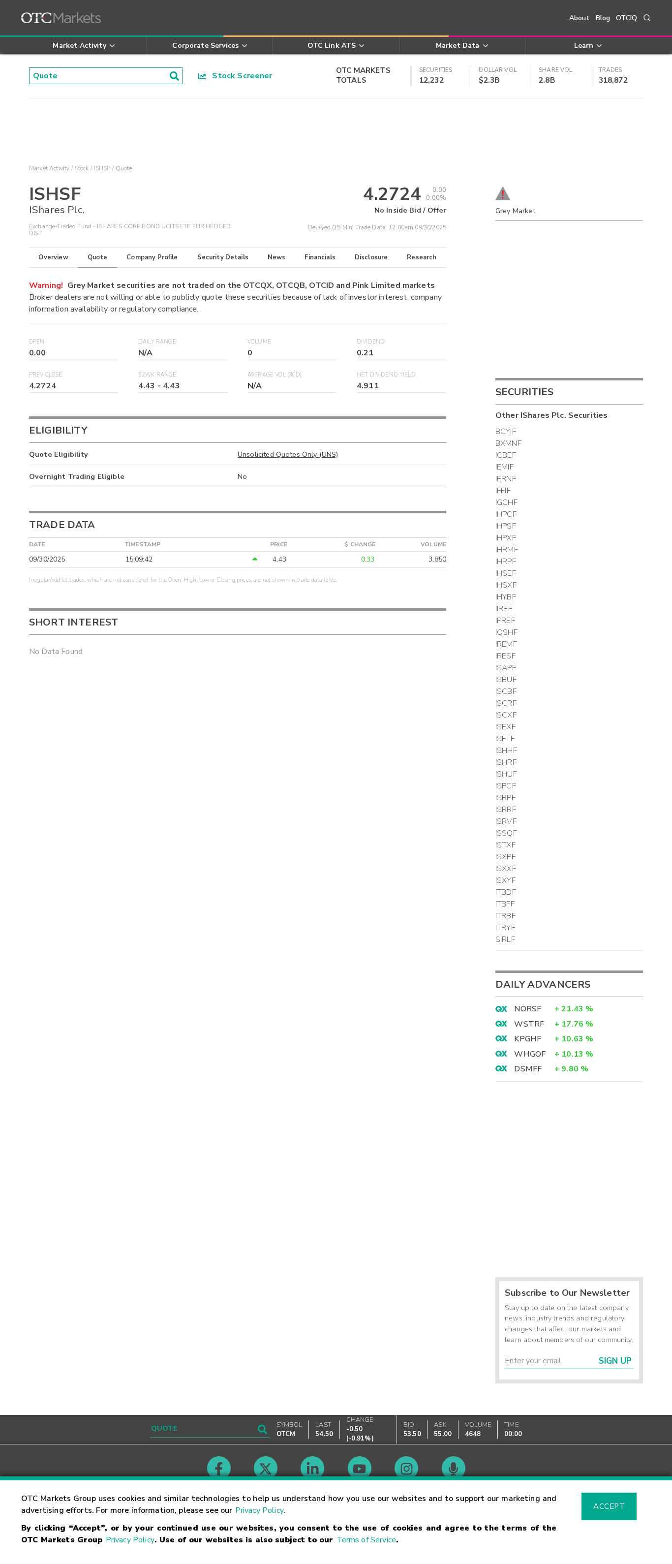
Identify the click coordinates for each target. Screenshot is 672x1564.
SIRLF (505, 939)
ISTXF (505, 845)
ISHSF (102, 168)
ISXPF (505, 856)
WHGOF (530, 1054)
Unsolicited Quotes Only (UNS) (288, 454)
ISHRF (506, 762)
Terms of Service (366, 1539)
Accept (609, 1506)
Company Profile (152, 257)
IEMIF (504, 467)
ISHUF (506, 774)
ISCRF (506, 703)
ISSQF (506, 833)
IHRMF (506, 549)
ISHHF (506, 750)
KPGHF (527, 1038)
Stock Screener (239, 75)
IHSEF (505, 573)
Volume (259, 341)
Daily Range (157, 341)
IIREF (503, 608)
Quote (98, 257)
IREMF (506, 644)
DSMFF (528, 1069)
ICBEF (505, 455)
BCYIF (505, 431)
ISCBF (506, 691)
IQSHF (506, 632)
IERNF (505, 478)
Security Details (222, 257)
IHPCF (506, 514)
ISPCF (505, 786)
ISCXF (506, 715)
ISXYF (505, 880)
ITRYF (505, 927)
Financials (320, 257)
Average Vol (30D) (274, 374)
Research (421, 257)
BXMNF (508, 443)
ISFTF (505, 738)
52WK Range (157, 374)
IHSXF (506, 585)
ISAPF (505, 667)
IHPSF (505, 526)
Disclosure (371, 257)
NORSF (527, 1008)
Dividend (371, 341)
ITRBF (505, 915)
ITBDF (505, 892)
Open (37, 341)
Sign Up (615, 1361)
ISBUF (506, 679)
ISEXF (505, 726)
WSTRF (529, 1024)
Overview (53, 257)
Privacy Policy (259, 1510)
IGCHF (506, 502)
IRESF (505, 656)
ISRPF (505, 797)
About (579, 18)
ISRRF (505, 809)
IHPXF (505, 537)
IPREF (505, 620)
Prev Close (45, 374)
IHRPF (505, 561)
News (277, 257)
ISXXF (505, 868)
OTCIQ (626, 18)
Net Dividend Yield (386, 374)
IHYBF (505, 597)
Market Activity (49, 168)
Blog (603, 18)
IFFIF (503, 490)
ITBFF (505, 904)
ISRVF (506, 821)
